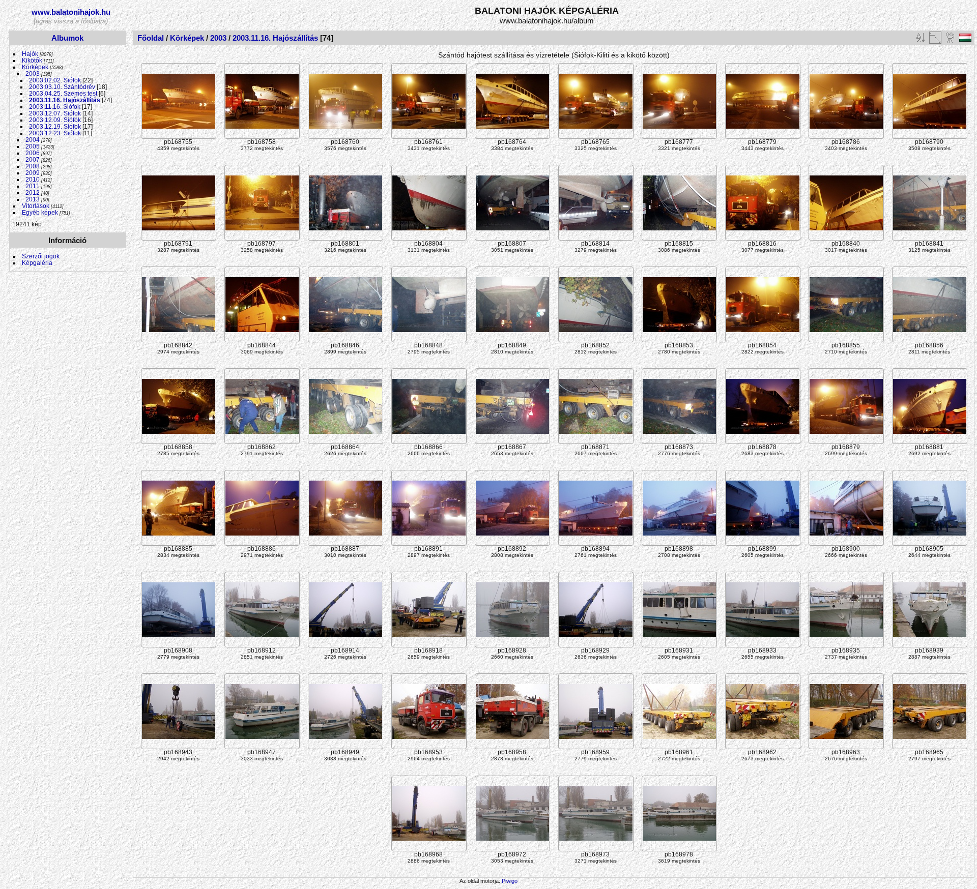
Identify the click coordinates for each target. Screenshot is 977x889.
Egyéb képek (40, 212)
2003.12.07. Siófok (55, 113)
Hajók (31, 53)
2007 (32, 159)
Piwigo (510, 881)
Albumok (67, 38)
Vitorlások (35, 205)
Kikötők (32, 60)
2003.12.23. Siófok (55, 133)
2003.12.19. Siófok (55, 126)
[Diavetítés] (950, 37)
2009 (32, 172)
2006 (32, 153)
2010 (32, 179)
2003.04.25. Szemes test (63, 93)
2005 (32, 146)
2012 (32, 192)
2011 (32, 186)
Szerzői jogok (41, 256)
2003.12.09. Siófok (55, 119)
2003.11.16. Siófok (54, 106)
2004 (32, 139)
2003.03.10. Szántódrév (62, 86)
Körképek (35, 67)
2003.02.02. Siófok (55, 80)
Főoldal (150, 38)
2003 (32, 73)
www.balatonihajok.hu (71, 12)
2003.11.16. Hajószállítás (64, 100)
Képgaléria (37, 262)
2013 (32, 199)
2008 (32, 166)
